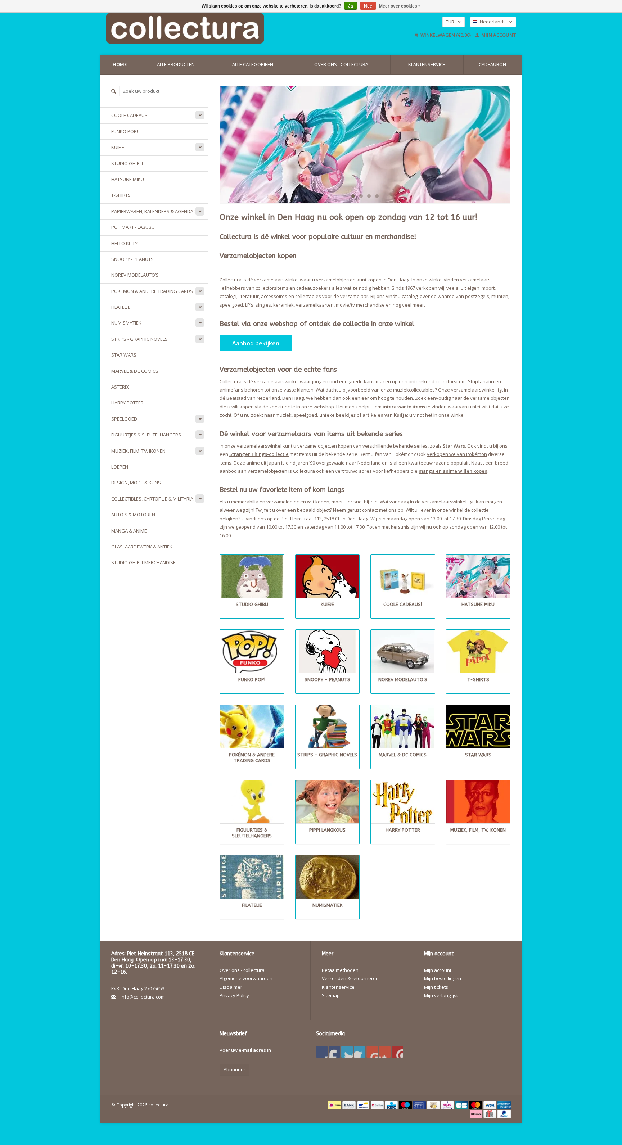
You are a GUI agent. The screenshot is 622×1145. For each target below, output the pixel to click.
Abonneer (234, 1069)
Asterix (120, 387)
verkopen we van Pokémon (457, 454)
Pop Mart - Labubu (133, 227)
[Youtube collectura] (372, 1052)
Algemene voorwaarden (246, 978)
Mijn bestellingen (442, 978)
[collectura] (365, 144)
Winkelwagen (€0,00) (445, 35)
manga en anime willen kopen (453, 471)
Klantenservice (426, 64)
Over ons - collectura (341, 64)
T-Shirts (121, 195)
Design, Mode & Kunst (137, 482)
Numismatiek (126, 323)
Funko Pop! (124, 131)
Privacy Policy (234, 995)
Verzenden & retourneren (350, 978)
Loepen (119, 466)
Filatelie (120, 307)
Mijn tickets (436, 987)
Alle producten (176, 64)
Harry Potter (127, 402)
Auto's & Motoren (133, 514)
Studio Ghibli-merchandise (143, 562)
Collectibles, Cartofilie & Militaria (152, 498)
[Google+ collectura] (347, 1052)
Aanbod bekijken (255, 343)
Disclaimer (231, 987)
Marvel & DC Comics (134, 371)
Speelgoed (124, 419)
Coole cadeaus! (130, 115)
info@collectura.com (143, 997)
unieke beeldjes (337, 415)
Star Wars (123, 355)
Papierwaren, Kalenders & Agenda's (154, 211)
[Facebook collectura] (322, 1052)
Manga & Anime (129, 531)
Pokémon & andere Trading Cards (152, 291)
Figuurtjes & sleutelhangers (146, 434)
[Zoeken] (113, 91)
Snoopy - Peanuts (132, 259)
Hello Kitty (124, 243)
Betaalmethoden (340, 970)
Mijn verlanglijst (441, 995)
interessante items (404, 406)
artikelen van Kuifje (384, 415)
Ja (350, 6)
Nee (368, 6)
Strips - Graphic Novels (139, 339)
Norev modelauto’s (135, 275)
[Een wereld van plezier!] (231, 28)
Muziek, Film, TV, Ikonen (138, 451)
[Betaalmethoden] (335, 1104)
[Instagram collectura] (397, 1052)
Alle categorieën (252, 64)
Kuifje (117, 147)
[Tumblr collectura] (385, 1052)
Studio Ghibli (127, 163)
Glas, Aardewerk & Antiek (141, 546)
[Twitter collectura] (334, 1052)
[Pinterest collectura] (359, 1052)
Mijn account (498, 35)
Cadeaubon (492, 64)
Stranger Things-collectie (259, 454)
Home (120, 64)
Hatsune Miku (127, 179)
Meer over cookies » (400, 6)
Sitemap (331, 995)
